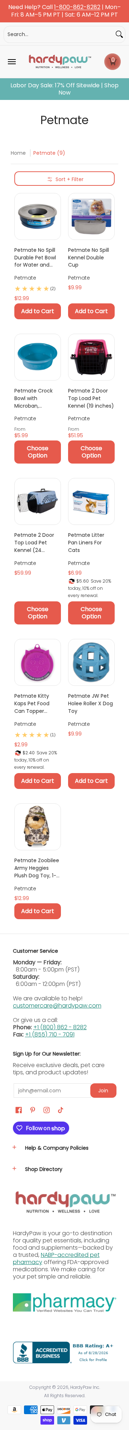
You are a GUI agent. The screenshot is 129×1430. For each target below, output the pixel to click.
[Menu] (11, 61)
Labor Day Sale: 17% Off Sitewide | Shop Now (64, 89)
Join (103, 1090)
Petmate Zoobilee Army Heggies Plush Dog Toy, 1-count (36, 868)
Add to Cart (37, 311)
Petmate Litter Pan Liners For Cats (86, 542)
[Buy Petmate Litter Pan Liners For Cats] (91, 501)
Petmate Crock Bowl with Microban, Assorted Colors (33, 398)
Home (18, 153)
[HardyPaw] (59, 61)
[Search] (119, 34)
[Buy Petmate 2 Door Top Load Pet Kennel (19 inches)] (91, 357)
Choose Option (37, 452)
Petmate (25, 277)
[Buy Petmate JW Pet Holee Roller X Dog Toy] (91, 662)
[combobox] (59, 34)
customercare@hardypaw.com (57, 1005)
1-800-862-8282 (77, 7)
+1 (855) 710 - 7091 (50, 1034)
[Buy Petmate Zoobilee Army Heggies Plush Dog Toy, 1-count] (37, 827)
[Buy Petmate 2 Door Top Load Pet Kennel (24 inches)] (37, 501)
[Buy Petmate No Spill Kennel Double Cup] (91, 216)
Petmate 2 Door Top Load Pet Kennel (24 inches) (34, 542)
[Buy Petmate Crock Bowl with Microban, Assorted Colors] (37, 357)
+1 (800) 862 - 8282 (60, 1027)
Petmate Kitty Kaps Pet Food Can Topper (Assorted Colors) (36, 703)
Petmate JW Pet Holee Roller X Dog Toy (90, 703)
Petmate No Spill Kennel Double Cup (88, 257)
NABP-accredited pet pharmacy (56, 1258)
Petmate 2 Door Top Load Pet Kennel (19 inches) (91, 398)
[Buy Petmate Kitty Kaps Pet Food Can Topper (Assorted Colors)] (37, 662)
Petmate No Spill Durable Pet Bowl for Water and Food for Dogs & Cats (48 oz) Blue (36, 257)
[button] (112, 61)
